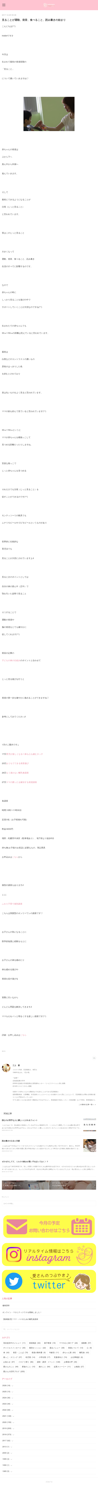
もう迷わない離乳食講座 (17, 772)
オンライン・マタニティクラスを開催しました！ (22, 1312)
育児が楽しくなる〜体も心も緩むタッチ (24, 753)
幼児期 (30, 1357)
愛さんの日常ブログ (14, 1371)
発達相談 (35, 1343)
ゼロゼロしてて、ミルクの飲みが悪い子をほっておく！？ (25, 1161)
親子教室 (50, 1343)
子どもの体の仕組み (11, 660)
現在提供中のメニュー (14, 1343)
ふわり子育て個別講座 (12, 903)
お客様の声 (70, 1362)
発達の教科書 (39, 1352)
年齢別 (54, 1352)
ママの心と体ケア (68, 1343)
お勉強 (79, 1366)
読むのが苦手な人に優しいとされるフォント (20, 1120)
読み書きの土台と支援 (11, 1140)
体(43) (3, 1051)
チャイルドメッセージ (14, 1347)
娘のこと (44, 1366)
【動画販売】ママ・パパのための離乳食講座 (20, 1319)
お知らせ (9, 1362)
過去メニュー (57, 1347)
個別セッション (37, 1347)
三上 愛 (16, 1065)
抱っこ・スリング (12, 1357)
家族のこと (28, 1366)
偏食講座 (6, 1305)
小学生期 (44, 1357)
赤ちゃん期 (69, 1352)
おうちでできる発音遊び (17, 763)
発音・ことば (20, 1352)
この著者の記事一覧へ (86, 1104)
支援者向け (60, 1357)
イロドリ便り (25, 1362)
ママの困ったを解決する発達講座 (21, 782)
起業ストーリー (62, 1366)
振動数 (86, 1343)
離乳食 (84, 1352)
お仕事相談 (77, 1357)
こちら (15, 856)
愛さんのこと (10, 1366)
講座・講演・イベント (48, 1362)
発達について (75, 1347)
